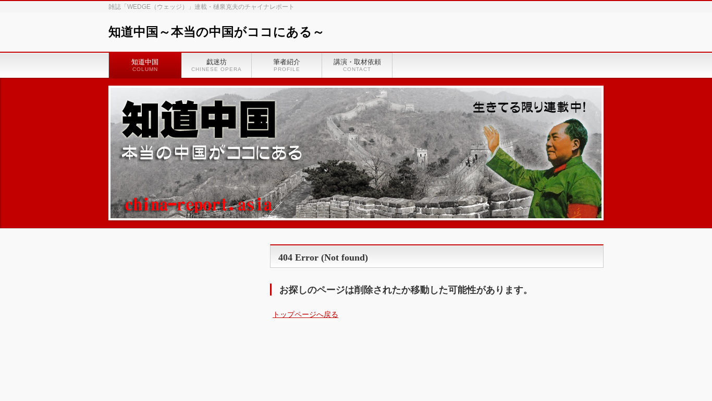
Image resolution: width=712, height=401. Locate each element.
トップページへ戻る (305, 314)
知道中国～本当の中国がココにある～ (216, 32)
